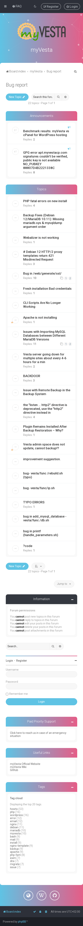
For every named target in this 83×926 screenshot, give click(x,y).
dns (12, 861)
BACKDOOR (31, 376)
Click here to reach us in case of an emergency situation (38, 734)
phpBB (22, 921)
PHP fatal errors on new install (45, 201)
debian (14, 827)
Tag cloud (16, 798)
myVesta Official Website (25, 763)
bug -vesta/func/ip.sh (39, 488)
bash (13, 836)
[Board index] (41, 32)
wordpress (16, 815)
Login (9, 660)
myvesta (15, 833)
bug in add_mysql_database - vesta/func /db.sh (44, 518)
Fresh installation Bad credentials (47, 288)
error (13, 818)
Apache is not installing (40, 317)
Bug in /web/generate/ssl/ (42, 273)
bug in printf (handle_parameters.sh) (40, 533)
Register (21, 660)
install (13, 842)
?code (27, 546)
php (12, 812)
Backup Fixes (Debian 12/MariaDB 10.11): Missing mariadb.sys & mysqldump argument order (43, 221)
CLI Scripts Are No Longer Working (42, 304)
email (13, 821)
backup (14, 848)
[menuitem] (17, 6)
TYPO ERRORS (34, 502)
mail (12, 839)
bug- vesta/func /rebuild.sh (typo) (43, 475)
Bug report (17, 85)
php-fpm (15, 854)
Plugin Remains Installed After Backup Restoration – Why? (45, 428)
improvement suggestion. (42, 459)
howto (14, 808)
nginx (13, 824)
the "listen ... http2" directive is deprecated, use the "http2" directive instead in (45, 408)
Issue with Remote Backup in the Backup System (46, 392)
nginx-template (19, 845)
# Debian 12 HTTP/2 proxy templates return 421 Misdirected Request (42, 255)
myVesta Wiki (18, 767)
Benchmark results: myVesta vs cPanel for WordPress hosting (46, 133)
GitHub (14, 770)
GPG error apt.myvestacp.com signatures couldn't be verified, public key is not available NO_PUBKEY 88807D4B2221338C (45, 160)
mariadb (15, 830)
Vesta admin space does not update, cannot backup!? (44, 446)
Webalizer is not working (41, 237)
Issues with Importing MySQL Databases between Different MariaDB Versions (44, 335)
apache (14, 851)
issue (13, 867)
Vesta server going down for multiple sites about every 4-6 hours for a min (44, 358)
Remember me (18, 693)
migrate (15, 864)
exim (13, 858)
